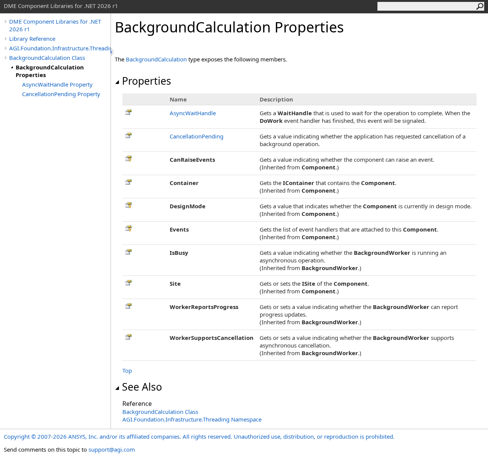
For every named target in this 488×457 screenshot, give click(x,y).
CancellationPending (196, 136)
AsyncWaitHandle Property (57, 84)
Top (127, 370)
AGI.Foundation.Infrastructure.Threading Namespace (192, 419)
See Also (142, 387)
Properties (146, 81)
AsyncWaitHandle (193, 113)
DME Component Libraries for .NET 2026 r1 (55, 25)
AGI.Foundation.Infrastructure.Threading (60, 48)
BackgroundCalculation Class (47, 57)
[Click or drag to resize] (112, 52)
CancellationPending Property (61, 94)
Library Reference (32, 38)
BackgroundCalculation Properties (50, 71)
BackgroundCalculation (156, 59)
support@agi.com (111, 449)
